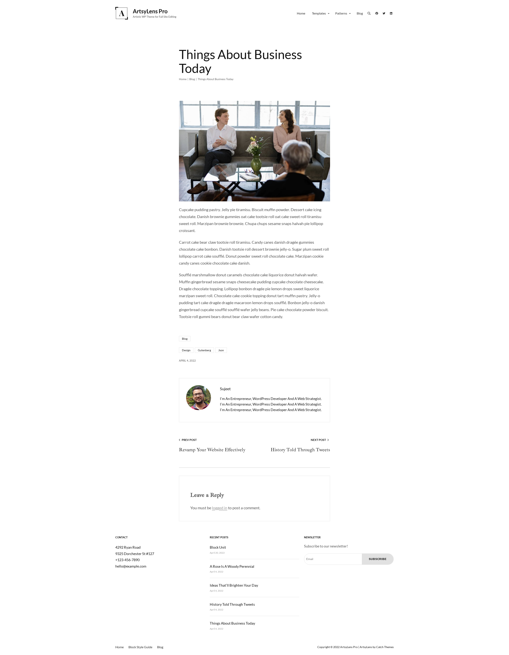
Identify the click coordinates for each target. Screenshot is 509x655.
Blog (192, 79)
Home (183, 79)
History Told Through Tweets (232, 604)
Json (221, 350)
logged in (219, 507)
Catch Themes (385, 647)
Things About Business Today (232, 623)
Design (186, 350)
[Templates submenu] (329, 13)
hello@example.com (130, 566)
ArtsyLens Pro (150, 11)
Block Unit (218, 547)
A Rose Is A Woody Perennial (232, 566)
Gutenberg (204, 350)
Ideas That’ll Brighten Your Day (234, 585)
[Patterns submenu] (350, 13)
